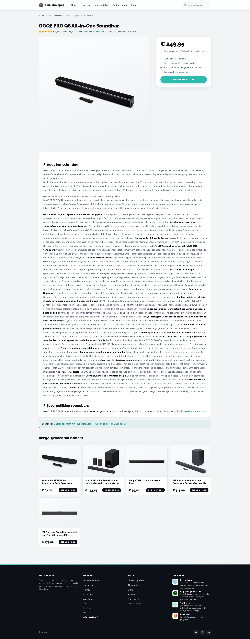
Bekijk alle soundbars (194, 411)
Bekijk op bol (182, 79)
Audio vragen (120, 5)
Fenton (87, 608)
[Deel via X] (195, 632)
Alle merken (134, 585)
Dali (85, 612)
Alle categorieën (136, 580)
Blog (133, 5)
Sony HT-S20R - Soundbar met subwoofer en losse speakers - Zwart (102, 483)
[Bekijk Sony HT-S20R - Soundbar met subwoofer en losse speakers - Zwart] (103, 461)
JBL (85, 603)
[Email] (208, 632)
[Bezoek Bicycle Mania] (175, 582)
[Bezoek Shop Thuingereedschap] (175, 593)
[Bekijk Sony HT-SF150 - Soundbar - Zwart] (146, 461)
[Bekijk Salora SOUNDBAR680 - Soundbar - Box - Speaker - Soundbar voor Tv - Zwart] (59, 461)
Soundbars (58, 15)
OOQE (70, 31)
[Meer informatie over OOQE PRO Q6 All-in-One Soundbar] (94, 92)
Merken (86, 5)
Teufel (86, 589)
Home (41, 15)
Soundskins (88, 585)
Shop (73, 5)
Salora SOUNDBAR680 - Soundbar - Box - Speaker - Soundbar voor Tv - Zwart (57, 483)
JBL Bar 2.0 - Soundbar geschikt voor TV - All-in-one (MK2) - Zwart (59, 535)
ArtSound (88, 594)
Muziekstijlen (102, 5)
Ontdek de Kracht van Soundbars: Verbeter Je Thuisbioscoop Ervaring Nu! (90, 423)
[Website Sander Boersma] (51, 632)
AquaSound (88, 598)
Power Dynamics (91, 580)
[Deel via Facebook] (202, 632)
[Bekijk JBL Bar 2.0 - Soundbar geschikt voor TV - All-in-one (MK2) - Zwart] (59, 513)
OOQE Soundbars (97, 31)
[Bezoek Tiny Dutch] (175, 604)
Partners (132, 594)
